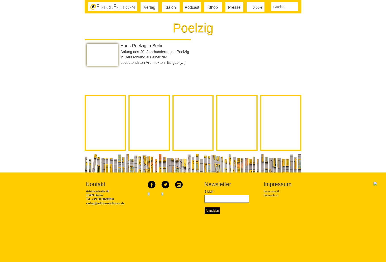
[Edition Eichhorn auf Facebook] (152, 183)
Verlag (149, 7)
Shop (213, 7)
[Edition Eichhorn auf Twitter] (165, 183)
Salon (171, 7)
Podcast (192, 7)
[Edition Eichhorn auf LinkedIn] (165, 197)
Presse (234, 7)
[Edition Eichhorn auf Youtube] (152, 197)
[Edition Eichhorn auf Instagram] (178, 183)
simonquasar (363, 183)
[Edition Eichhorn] (112, 6)
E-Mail (209, 191)
